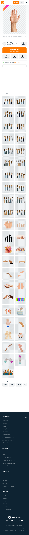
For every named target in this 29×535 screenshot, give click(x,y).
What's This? (17, 62)
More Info (6, 66)
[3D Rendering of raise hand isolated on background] (8, 360)
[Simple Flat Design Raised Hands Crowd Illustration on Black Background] (8, 347)
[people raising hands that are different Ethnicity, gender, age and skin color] (8, 101)
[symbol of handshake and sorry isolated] (8, 421)
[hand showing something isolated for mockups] (8, 446)
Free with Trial (14, 50)
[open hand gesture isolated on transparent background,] (8, 470)
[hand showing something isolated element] (8, 433)
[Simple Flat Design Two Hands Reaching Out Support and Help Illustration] (8, 458)
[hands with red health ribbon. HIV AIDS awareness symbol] (8, 519)
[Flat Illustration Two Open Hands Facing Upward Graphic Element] (8, 483)
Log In (21, 2)
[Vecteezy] (2, 2)
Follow (23, 44)
